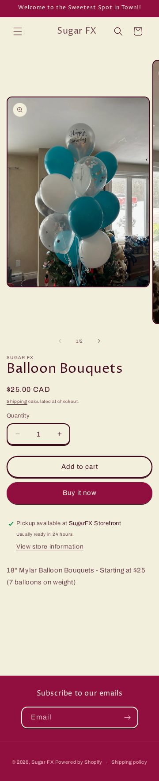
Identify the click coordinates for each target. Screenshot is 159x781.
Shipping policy (129, 762)
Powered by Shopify (79, 762)
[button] (17, 31)
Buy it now (80, 492)
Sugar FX (42, 762)
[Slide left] (60, 341)
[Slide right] (99, 341)
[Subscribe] (127, 717)
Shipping (17, 401)
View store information (49, 546)
